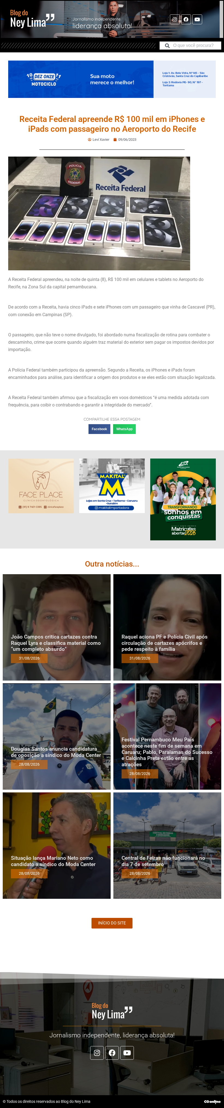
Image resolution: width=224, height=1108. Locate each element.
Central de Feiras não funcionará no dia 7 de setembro (163, 861)
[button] (99, 429)
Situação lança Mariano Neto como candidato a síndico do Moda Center (53, 861)
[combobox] (190, 45)
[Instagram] (175, 19)
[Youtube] (197, 19)
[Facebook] (186, 19)
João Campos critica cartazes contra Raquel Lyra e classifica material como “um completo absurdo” (56, 643)
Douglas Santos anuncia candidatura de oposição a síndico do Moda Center (56, 752)
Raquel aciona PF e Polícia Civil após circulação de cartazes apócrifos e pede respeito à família (165, 643)
